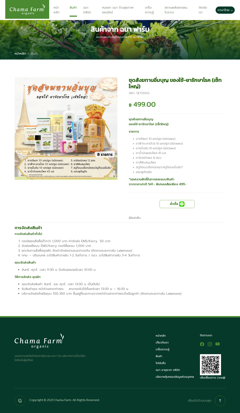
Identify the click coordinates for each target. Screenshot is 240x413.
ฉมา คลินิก (87, 10)
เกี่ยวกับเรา (162, 342)
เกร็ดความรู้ (149, 10)
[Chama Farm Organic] (202, 344)
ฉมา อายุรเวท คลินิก (168, 370)
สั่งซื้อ (174, 203)
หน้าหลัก (57, 10)
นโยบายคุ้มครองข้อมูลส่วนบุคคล (175, 377)
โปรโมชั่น (161, 363)
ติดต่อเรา (203, 10)
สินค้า (73, 7)
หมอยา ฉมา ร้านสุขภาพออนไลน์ (118, 10)
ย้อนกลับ (135, 217)
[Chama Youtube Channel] (217, 344)
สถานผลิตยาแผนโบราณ (176, 10)
